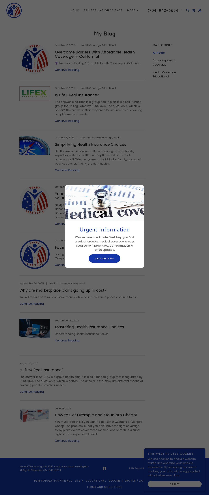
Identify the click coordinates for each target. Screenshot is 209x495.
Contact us (104, 258)
